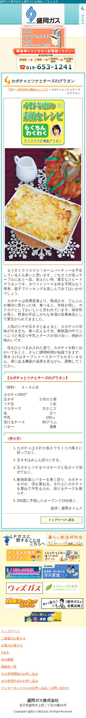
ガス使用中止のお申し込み (19, 681)
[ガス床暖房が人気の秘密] (24, 562)
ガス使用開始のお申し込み (19, 674)
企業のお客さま (12, 645)
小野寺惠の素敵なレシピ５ (32, 89)
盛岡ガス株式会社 (43, 15)
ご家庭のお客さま (13, 638)
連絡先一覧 (9, 666)
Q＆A (5, 652)
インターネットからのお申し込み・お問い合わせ (35, 688)
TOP (11, 89)
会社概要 (7, 659)
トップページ (10, 631)
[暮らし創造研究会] (65, 547)
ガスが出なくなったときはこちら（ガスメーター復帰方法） (43, 37)
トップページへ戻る (61, 519)
